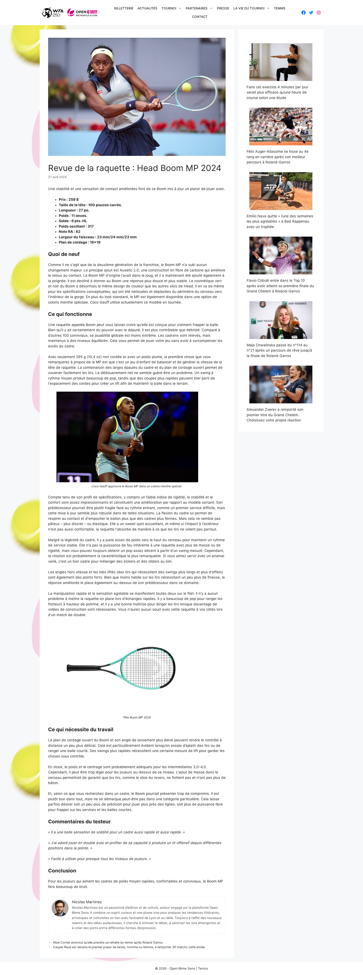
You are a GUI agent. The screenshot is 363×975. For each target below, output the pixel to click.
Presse (223, 8)
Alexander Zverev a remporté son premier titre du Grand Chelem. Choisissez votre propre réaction (275, 414)
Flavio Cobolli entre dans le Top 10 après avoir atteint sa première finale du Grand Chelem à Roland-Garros (280, 285)
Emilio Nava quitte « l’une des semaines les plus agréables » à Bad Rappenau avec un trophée (280, 221)
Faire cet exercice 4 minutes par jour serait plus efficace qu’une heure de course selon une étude (277, 92)
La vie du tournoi (248, 8)
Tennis (279, 8)
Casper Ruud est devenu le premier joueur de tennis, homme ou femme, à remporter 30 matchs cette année (129, 947)
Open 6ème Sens (182, 968)
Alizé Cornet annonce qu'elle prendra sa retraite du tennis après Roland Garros (108, 942)
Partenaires (197, 8)
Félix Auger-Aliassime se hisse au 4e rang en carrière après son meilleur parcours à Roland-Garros (278, 156)
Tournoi (169, 8)
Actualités (147, 8)
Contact (200, 17)
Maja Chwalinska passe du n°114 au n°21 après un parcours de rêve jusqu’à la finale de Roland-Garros (279, 350)
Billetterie (123, 8)
